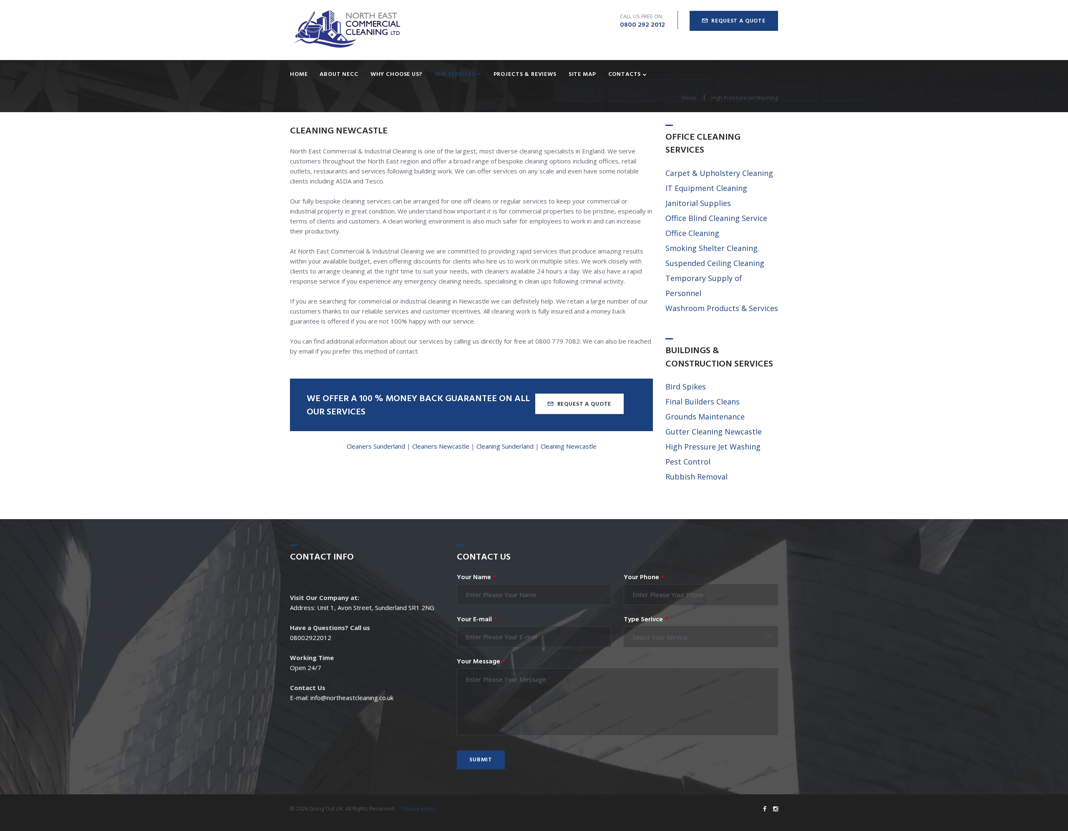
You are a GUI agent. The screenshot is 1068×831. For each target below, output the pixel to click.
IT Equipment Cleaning (706, 188)
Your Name (476, 577)
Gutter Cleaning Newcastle (713, 432)
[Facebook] (764, 808)
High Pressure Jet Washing (713, 447)
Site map (582, 74)
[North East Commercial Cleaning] (346, 29)
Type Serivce (646, 620)
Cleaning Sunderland (505, 446)
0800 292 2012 (642, 25)
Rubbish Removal (696, 477)
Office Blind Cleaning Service (716, 218)
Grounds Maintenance (705, 417)
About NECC (339, 74)
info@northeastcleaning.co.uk (351, 697)
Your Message (481, 662)
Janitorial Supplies (698, 203)
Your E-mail (477, 620)
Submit (480, 760)
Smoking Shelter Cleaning (711, 248)
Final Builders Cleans (702, 402)
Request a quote (738, 21)
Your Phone (644, 577)
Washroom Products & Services (721, 308)
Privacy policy (418, 808)
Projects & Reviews (525, 74)
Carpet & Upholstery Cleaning (719, 173)
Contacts (624, 74)
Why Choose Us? (396, 74)
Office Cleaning (692, 233)
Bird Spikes (685, 387)
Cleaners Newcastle (440, 446)
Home (298, 74)
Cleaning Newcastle (569, 446)
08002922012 (310, 637)
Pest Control (687, 462)
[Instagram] (775, 808)
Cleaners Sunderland (376, 446)
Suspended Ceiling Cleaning (714, 263)
